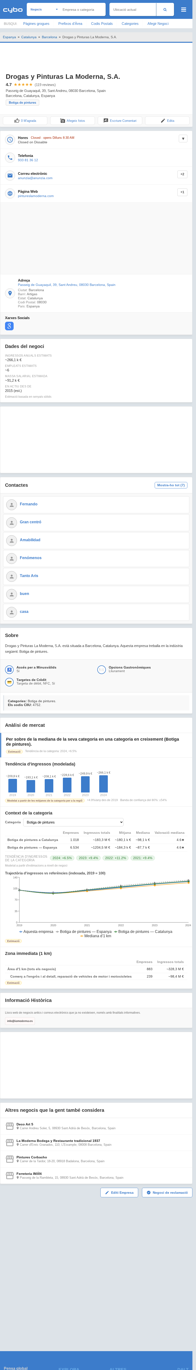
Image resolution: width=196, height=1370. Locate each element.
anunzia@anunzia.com (35, 178)
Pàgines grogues (36, 23)
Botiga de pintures (22, 102)
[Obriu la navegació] (184, 9)
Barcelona (49, 37)
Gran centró (30, 522)
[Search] (165, 9)
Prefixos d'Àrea (70, 23)
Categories (130, 23)
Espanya (9, 37)
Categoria (13, 822)
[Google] (9, 326)
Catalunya (29, 37)
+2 (182, 174)
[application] (96, 907)
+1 (182, 192)
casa (24, 612)
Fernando (29, 504)
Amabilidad (30, 540)
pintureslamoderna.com (36, 196)
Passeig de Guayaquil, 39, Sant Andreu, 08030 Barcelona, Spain (66, 285)
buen (24, 594)
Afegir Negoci (158, 23)
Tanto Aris (29, 576)
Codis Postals (102, 23)
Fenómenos (31, 558)
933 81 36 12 (28, 160)
